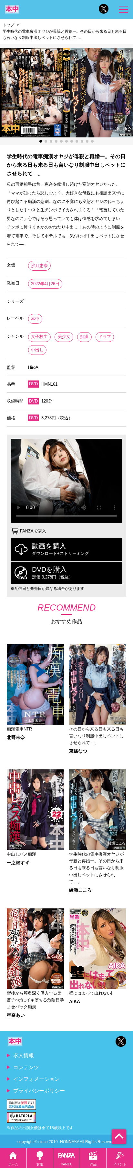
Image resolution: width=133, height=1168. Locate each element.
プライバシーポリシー (39, 1090)
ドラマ (104, 336)
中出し (37, 349)
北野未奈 (16, 737)
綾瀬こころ (80, 890)
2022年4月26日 (45, 283)
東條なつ (78, 751)
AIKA (74, 1001)
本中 (35, 318)
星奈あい (16, 1015)
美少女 (64, 336)
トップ (8, 25)
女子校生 (39, 336)
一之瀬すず (18, 862)
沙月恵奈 (39, 265)
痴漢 (84, 336)
